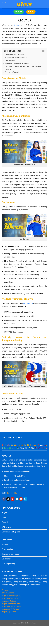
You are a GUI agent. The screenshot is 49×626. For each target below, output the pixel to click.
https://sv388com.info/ (11, 603)
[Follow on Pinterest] (13, 499)
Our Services (10, 60)
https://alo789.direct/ (10, 609)
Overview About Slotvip (14, 54)
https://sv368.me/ (9, 601)
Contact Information (13, 72)
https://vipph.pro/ (9, 611)
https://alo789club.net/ (11, 606)
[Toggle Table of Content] (42, 51)
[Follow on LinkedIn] (17, 499)
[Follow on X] (8, 499)
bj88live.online (8, 593)
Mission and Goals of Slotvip (16, 57)
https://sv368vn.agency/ (12, 595)
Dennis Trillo (12, 493)
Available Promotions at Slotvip (17, 63)
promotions (28, 303)
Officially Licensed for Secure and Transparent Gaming (23, 67)
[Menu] (4, 4)
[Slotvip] (24, 4)
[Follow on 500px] (25, 499)
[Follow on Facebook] (4, 499)
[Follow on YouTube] (21, 499)
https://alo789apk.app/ (11, 598)
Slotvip (16, 25)
